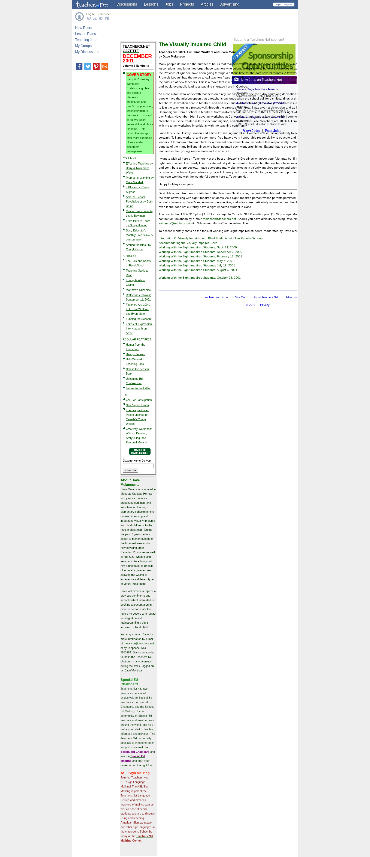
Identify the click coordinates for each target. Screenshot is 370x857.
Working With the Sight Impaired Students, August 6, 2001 (198, 270)
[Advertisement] (209, 283)
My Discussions (87, 52)
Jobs (169, 4)
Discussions (126, 4)
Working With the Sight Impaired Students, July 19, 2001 (197, 265)
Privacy (265, 305)
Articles (207, 4)
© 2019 (250, 305)
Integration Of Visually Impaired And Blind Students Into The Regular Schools (211, 238)
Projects (187, 4)
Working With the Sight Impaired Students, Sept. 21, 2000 (198, 247)
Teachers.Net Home (215, 297)
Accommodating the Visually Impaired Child (188, 243)
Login (277, 4)
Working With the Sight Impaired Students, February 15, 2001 (200, 256)
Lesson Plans (85, 34)
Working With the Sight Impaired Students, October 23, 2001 (200, 277)
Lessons (151, 4)
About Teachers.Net (266, 297)
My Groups (83, 46)
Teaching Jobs (86, 40)
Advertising (229, 4)
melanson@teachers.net (139, 643)
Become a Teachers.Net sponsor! (259, 39)
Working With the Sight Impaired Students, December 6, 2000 (200, 252)
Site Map (240, 297)
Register (288, 4)
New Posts (83, 28)
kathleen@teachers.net (174, 223)
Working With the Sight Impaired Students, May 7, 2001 (196, 261)
